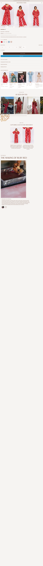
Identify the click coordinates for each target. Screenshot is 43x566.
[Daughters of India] (21, 2)
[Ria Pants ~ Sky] (30, 77)
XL (16, 47)
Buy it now (21, 56)
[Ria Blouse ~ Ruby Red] (5, 77)
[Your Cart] (41, 2)
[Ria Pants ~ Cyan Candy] (13, 77)
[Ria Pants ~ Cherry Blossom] (22, 77)
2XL (20, 47)
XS (2, 47)
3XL (23, 47)
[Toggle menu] (1, 2)
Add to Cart (22, 53)
